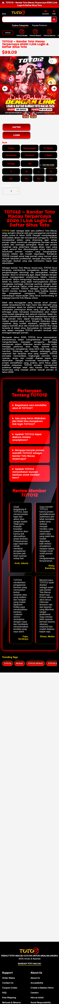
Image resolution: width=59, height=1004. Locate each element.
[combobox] (26, 19)
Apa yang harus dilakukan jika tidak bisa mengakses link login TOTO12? (29, 421)
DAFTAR (16, 127)
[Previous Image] (5, 88)
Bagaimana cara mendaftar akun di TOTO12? (29, 406)
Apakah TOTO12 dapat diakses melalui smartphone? (26, 437)
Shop (4, 14)
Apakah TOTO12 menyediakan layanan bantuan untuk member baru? (26, 473)
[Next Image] (54, 88)
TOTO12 (5, 231)
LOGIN (16, 135)
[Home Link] (18, 12)
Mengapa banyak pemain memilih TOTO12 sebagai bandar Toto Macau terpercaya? (28, 454)
